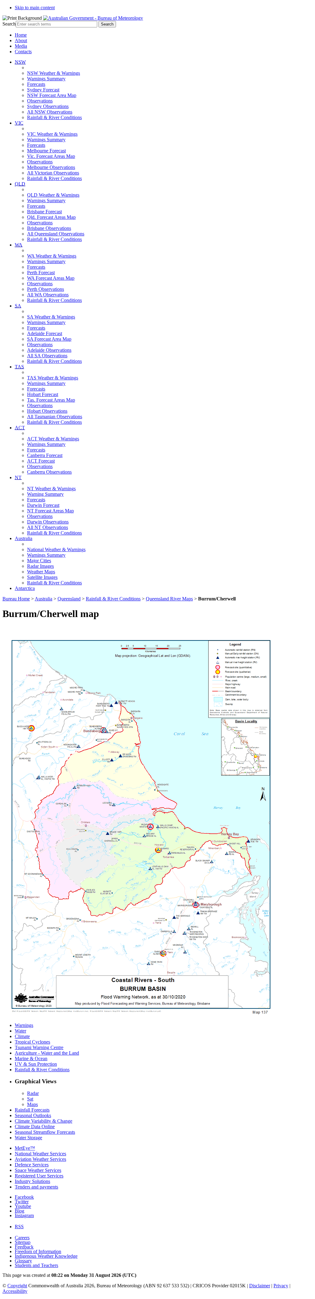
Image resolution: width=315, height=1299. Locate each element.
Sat (30, 1098)
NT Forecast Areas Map (50, 510)
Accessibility (14, 1291)
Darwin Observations (48, 521)
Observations (40, 100)
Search (9, 23)
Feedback (24, 1246)
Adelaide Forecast (44, 333)
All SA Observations (47, 355)
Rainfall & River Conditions (54, 117)
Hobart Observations (47, 411)
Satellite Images (42, 577)
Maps (32, 1104)
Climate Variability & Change (43, 1121)
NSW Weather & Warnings (53, 73)
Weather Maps (41, 571)
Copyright (17, 1285)
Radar (33, 1093)
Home (21, 35)
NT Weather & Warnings (51, 488)
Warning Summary (45, 494)
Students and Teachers (36, 1265)
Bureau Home (16, 598)
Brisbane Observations (49, 228)
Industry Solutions (32, 1181)
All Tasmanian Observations (54, 416)
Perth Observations (45, 289)
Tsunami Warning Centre (39, 1047)
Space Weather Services (38, 1170)
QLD (20, 183)
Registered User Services (39, 1175)
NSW (20, 62)
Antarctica (25, 588)
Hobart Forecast (42, 394)
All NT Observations (47, 527)
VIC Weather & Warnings (52, 134)
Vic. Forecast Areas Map (51, 156)
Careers (22, 1237)
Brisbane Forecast (44, 211)
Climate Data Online (35, 1126)
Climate (22, 1036)
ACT (20, 427)
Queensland (69, 598)
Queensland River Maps (169, 598)
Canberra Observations (49, 472)
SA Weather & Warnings (51, 316)
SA (18, 305)
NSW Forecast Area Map (51, 95)
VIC (19, 123)
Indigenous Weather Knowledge (46, 1256)
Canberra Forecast (44, 455)
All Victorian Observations (53, 172)
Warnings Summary (46, 78)
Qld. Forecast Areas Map (51, 217)
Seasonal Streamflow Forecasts (45, 1132)
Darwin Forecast (43, 505)
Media (21, 46)
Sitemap (22, 1242)
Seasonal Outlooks (33, 1115)
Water (20, 1030)
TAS (19, 366)
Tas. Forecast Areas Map (51, 400)
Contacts (23, 51)
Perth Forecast (41, 272)
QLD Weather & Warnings (53, 195)
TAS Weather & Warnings (52, 377)
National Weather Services (40, 1153)
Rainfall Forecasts (32, 1110)
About (21, 40)
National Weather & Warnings (56, 549)
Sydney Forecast (43, 89)
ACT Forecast (41, 460)
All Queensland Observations (55, 233)
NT (18, 477)
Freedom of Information (38, 1251)
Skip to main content (35, 7)
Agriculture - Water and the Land (47, 1053)
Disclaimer (259, 1285)
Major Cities (39, 560)
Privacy (280, 1285)
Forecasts (36, 84)
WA (18, 244)
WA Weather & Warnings (51, 256)
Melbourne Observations (51, 167)
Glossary (23, 1260)
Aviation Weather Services (40, 1159)
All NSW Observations (49, 111)
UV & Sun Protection (36, 1064)
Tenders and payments (36, 1186)
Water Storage (28, 1137)
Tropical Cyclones (32, 1041)
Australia (23, 538)
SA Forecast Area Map (49, 339)
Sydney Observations (48, 106)
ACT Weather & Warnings (53, 438)
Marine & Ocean (31, 1058)
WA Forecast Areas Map (50, 278)
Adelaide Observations (49, 350)
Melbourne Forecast (46, 150)
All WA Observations (48, 294)
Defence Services (32, 1164)
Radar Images (40, 566)
